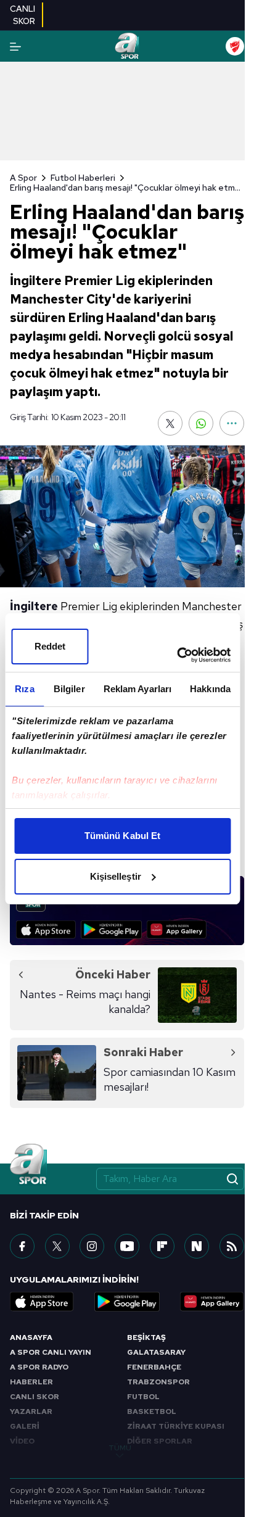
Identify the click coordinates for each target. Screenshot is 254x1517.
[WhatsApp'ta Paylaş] (201, 423)
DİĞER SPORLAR (159, 1441)
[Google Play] (111, 929)
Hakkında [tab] (210, 689)
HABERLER (31, 1382)
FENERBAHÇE (154, 1367)
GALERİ (24, 1426)
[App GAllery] (177, 929)
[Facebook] (22, 1246)
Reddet (50, 646)
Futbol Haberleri (83, 178)
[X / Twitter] (57, 1246)
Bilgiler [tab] (69, 689)
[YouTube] (127, 1246)
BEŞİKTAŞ (146, 1337)
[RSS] (231, 1246)
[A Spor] (127, 46)
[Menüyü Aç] (15, 47)
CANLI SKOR (34, 1397)
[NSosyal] (196, 1246)
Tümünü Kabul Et (122, 835)
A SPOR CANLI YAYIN (50, 1352)
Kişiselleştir (115, 876)
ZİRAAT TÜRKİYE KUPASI (175, 1426)
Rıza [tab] (24, 689)
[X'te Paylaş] (170, 423)
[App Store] (46, 929)
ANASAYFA (31, 1337)
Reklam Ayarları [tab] (138, 689)
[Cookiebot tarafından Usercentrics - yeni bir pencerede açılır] (177, 655)
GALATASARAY (156, 1352)
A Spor (23, 178)
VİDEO (22, 1441)
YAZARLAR (31, 1411)
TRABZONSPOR (158, 1382)
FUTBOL (143, 1397)
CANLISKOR (22, 15)
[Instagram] (92, 1246)
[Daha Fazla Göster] (231, 423)
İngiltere (34, 606)
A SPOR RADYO (39, 1367)
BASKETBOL (151, 1411)
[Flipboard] (162, 1246)
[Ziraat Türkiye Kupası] (235, 46)
